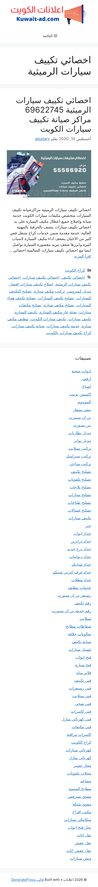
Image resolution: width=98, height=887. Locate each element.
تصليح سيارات (79, 495)
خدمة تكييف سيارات (63, 326)
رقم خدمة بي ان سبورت (71, 611)
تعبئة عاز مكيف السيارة (58, 312)
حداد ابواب (82, 533)
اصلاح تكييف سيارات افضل (31, 284)
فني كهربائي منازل (76, 719)
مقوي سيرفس (79, 796)
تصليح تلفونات (79, 479)
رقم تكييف (82, 603)
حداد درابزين (80, 541)
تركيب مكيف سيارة (49, 291)
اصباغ (86, 386)
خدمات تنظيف (79, 587)
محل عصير (82, 765)
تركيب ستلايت (79, 448)
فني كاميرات (81, 711)
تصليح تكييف (81, 471)
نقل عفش (83, 843)
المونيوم (84, 402)
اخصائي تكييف (73, 277)
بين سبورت (82, 425)
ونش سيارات (80, 858)
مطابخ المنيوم (80, 788)
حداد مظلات (81, 580)
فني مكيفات (81, 727)
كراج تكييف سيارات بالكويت (68, 333)
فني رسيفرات (80, 688)
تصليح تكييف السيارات (56, 298)
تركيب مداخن (80, 464)
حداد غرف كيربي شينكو (72, 572)
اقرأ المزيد (82, 256)
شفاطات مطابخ (78, 626)
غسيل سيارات (79, 649)
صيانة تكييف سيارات (28, 326)
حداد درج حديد (79, 549)
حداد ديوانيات (80, 556)
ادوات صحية (81, 371)
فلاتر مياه (83, 672)
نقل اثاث (84, 835)
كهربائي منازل (80, 758)
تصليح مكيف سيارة (59, 305)
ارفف (86, 379)
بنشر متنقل (82, 409)
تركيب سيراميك (78, 456)
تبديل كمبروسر (79, 291)
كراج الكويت (75, 270)
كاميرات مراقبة (79, 734)
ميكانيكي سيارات (77, 819)
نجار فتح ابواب (79, 827)
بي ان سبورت (80, 417)
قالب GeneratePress (27, 879)
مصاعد (85, 781)
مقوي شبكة (81, 804)
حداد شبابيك (81, 564)
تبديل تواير (82, 440)
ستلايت (85, 618)
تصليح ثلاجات (80, 487)
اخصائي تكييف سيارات (41, 277)
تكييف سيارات (79, 319)
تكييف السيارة (26, 312)
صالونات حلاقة (79, 634)
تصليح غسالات (79, 510)
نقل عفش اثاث (78, 850)
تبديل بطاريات (79, 433)
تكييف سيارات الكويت (48, 319)
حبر (88, 525)
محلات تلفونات (79, 773)
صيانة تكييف (81, 641)
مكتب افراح (81, 812)
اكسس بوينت (80, 394)
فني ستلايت (81, 696)
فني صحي (83, 703)
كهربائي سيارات (78, 750)
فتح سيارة (83, 665)
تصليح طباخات (79, 502)
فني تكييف (82, 680)
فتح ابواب (83, 657)
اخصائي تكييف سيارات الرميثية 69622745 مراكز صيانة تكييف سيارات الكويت (53, 114)
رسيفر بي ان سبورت (74, 595)
